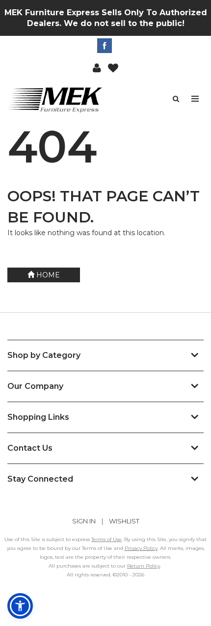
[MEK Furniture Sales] (56, 99)
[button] (97, 67)
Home (47, 275)
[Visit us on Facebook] (105, 45)
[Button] (195, 99)
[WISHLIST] (113, 67)
